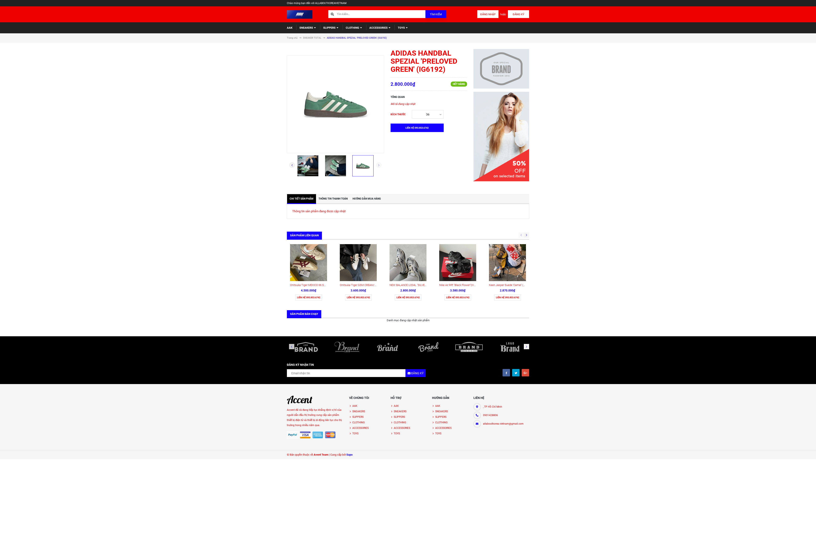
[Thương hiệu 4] (428, 346)
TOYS (401, 27)
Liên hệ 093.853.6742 (308, 297)
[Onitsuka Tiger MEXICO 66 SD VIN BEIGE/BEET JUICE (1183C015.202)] (308, 262)
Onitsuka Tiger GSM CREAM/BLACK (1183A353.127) (371, 285)
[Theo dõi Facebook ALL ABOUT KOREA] (506, 372)
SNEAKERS (306, 27)
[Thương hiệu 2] (347, 346)
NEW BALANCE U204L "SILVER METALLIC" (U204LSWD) (423, 285)
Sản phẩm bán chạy (304, 313)
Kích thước (398, 114)
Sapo (349, 454)
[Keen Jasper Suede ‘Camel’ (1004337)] (507, 262)
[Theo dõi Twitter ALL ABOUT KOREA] (516, 372)
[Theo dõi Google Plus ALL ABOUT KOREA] (525, 372)
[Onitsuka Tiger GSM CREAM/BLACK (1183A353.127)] (358, 262)
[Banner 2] (501, 136)
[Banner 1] (501, 68)
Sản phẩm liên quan (304, 235)
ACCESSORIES (378, 27)
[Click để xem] (335, 104)
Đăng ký (518, 14)
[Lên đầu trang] (772, 534)
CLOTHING (353, 27)
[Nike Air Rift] (457, 262)
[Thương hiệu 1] (306, 346)
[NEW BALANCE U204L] (408, 262)
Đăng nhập (488, 14)
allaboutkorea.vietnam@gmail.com (503, 423)
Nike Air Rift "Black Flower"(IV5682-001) (462, 285)
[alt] (509, 346)
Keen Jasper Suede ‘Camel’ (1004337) (511, 285)
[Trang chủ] (299, 14)
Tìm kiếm (436, 14)
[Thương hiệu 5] (469, 346)
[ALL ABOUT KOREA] (299, 400)
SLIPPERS (329, 27)
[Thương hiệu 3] (387, 346)
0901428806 (490, 415)
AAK (289, 27)
